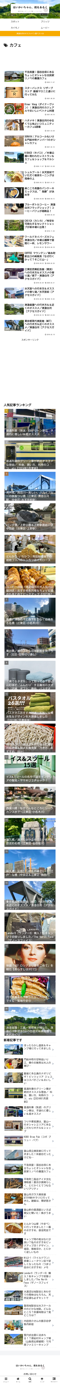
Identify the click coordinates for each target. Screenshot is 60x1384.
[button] (54, 694)
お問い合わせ (30, 1374)
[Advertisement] (30, 58)
